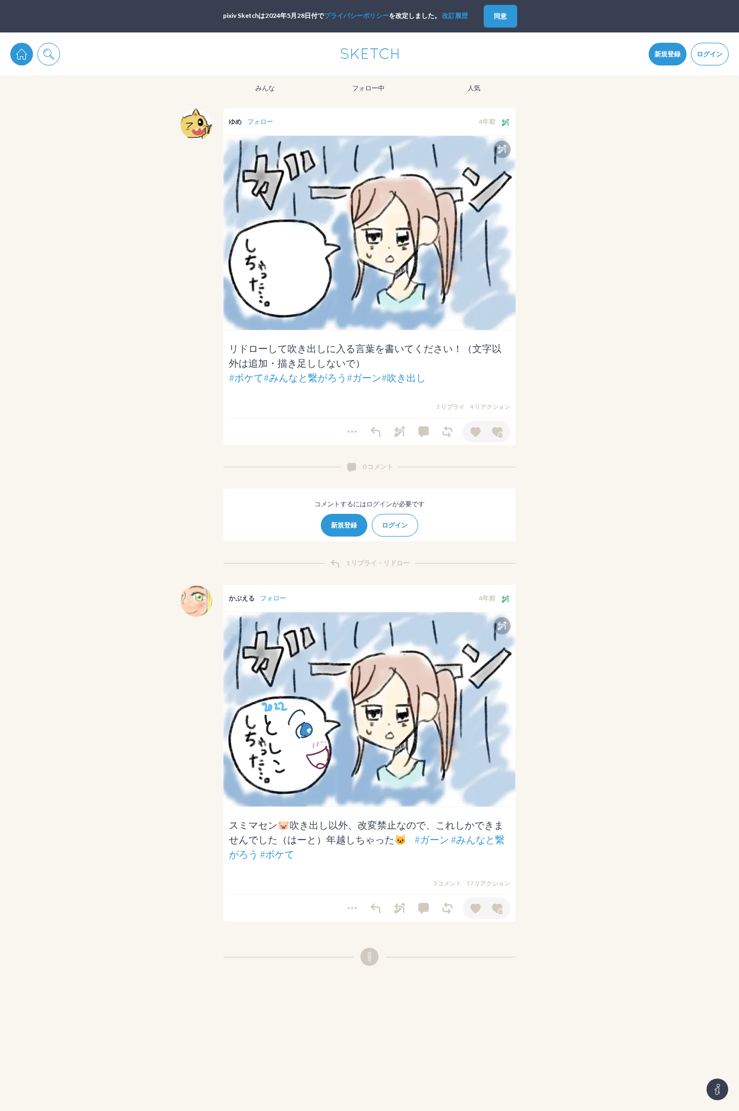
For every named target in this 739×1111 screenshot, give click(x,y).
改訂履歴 (455, 15)
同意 (500, 16)
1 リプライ (451, 406)
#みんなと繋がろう (305, 377)
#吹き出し (403, 377)
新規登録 (668, 54)
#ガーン (364, 377)
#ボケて (246, 377)
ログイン (710, 54)
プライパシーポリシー (356, 15)
